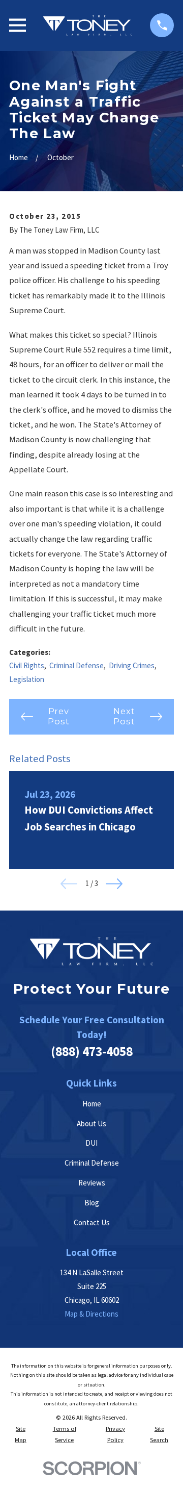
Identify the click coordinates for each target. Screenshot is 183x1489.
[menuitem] (20, 1434)
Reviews (91, 1183)
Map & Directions (91, 1314)
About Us (91, 1123)
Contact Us (92, 1222)
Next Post (124, 716)
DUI (91, 1143)
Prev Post (58, 716)
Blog (91, 1202)
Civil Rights (26, 665)
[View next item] (114, 883)
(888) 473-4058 (92, 1051)
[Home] (87, 25)
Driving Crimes (132, 665)
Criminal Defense (76, 665)
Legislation (26, 679)
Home (91, 1103)
